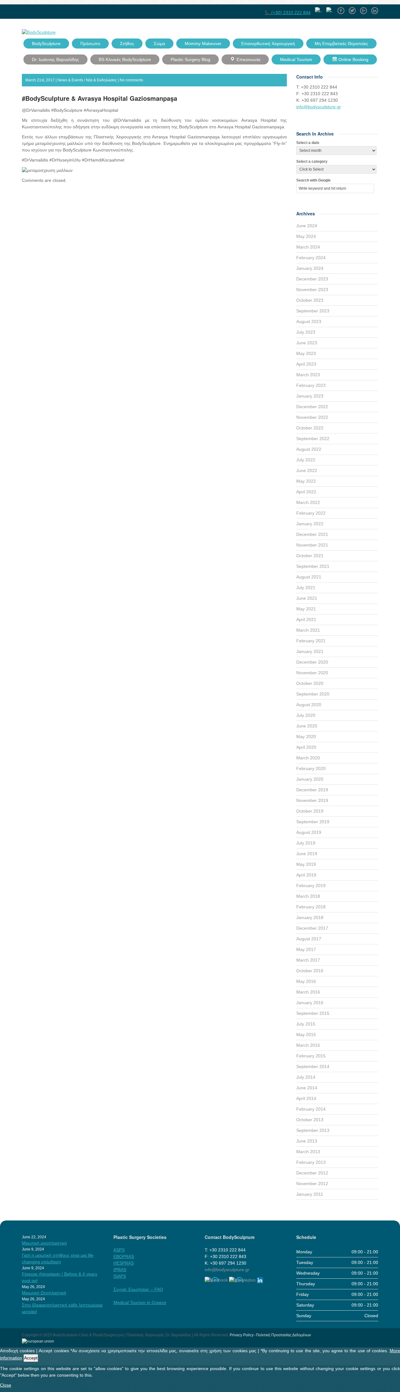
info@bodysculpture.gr (318, 106)
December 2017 (312, 928)
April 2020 (306, 747)
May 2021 (306, 608)
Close (5, 1385)
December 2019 (312, 789)
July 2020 (305, 715)
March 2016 (308, 991)
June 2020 (306, 725)
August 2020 (308, 704)
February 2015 (311, 1055)
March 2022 (308, 502)
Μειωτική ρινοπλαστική (44, 1243)
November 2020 (312, 672)
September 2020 (312, 693)
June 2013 (306, 1140)
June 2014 (306, 1087)
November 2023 (312, 289)
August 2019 (308, 832)
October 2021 (309, 555)
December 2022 (312, 406)
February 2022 (311, 513)
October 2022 (309, 427)
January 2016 (309, 1002)
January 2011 (309, 1194)
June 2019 (306, 853)
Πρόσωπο (90, 43)
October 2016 (309, 970)
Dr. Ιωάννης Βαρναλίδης (55, 59)
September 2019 (312, 821)
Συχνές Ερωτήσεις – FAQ (138, 1289)
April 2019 (306, 874)
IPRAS (119, 1269)
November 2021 (312, 544)
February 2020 (311, 768)
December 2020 (312, 662)
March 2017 (308, 960)
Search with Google (313, 180)
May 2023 (306, 353)
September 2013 (312, 1130)
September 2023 (312, 310)
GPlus (363, 8)
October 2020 (309, 683)
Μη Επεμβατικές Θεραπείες (341, 43)
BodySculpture (46, 43)
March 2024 (308, 246)
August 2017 (308, 938)
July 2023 (305, 332)
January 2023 (309, 395)
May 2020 (306, 736)
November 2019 (312, 800)
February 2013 (311, 1162)
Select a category (312, 161)
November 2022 (312, 417)
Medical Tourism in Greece (139, 1302)
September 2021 (312, 566)
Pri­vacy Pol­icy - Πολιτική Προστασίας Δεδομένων (270, 1335)
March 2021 (308, 630)
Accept (31, 1357)
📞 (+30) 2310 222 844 (288, 12)
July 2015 (305, 1023)
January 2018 (309, 917)
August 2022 (308, 449)
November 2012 (312, 1183)
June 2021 (306, 598)
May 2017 (306, 949)
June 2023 (306, 342)
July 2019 (305, 842)
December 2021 (312, 534)
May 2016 (306, 981)
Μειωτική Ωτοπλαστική (44, 1292)
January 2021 (309, 651)
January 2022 (309, 523)
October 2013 (309, 1119)
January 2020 (309, 779)
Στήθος (127, 43)
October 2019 (309, 811)
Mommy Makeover (203, 43)
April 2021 (306, 619)
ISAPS (119, 1276)
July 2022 (305, 459)
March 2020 (308, 757)
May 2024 (306, 236)
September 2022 (312, 438)
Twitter (352, 8)
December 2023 (312, 278)
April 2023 (306, 364)
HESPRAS (123, 1263)
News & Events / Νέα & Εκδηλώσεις (87, 80)
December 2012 (312, 1172)
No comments (131, 80)
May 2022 (306, 481)
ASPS (119, 1249)
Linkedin (374, 8)
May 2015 (306, 1034)
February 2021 (311, 640)
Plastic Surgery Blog (190, 59)
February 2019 (311, 885)
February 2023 (311, 385)
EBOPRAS (123, 1256)
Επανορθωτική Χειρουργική (268, 43)
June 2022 (306, 470)
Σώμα (159, 43)
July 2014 (305, 1077)
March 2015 (308, 1045)
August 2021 (308, 576)
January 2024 (309, 268)
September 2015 (312, 1013)
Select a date (307, 143)
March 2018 (308, 896)
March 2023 (308, 374)
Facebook (341, 8)
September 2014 (312, 1066)
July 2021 (305, 587)
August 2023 (308, 321)
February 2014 (311, 1109)
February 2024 (311, 257)
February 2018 (311, 906)
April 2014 (306, 1098)
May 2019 (306, 864)
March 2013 (308, 1151)
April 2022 (306, 491)
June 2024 (306, 225)
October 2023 (309, 300)
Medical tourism (296, 59)
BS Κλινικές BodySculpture (125, 59)
